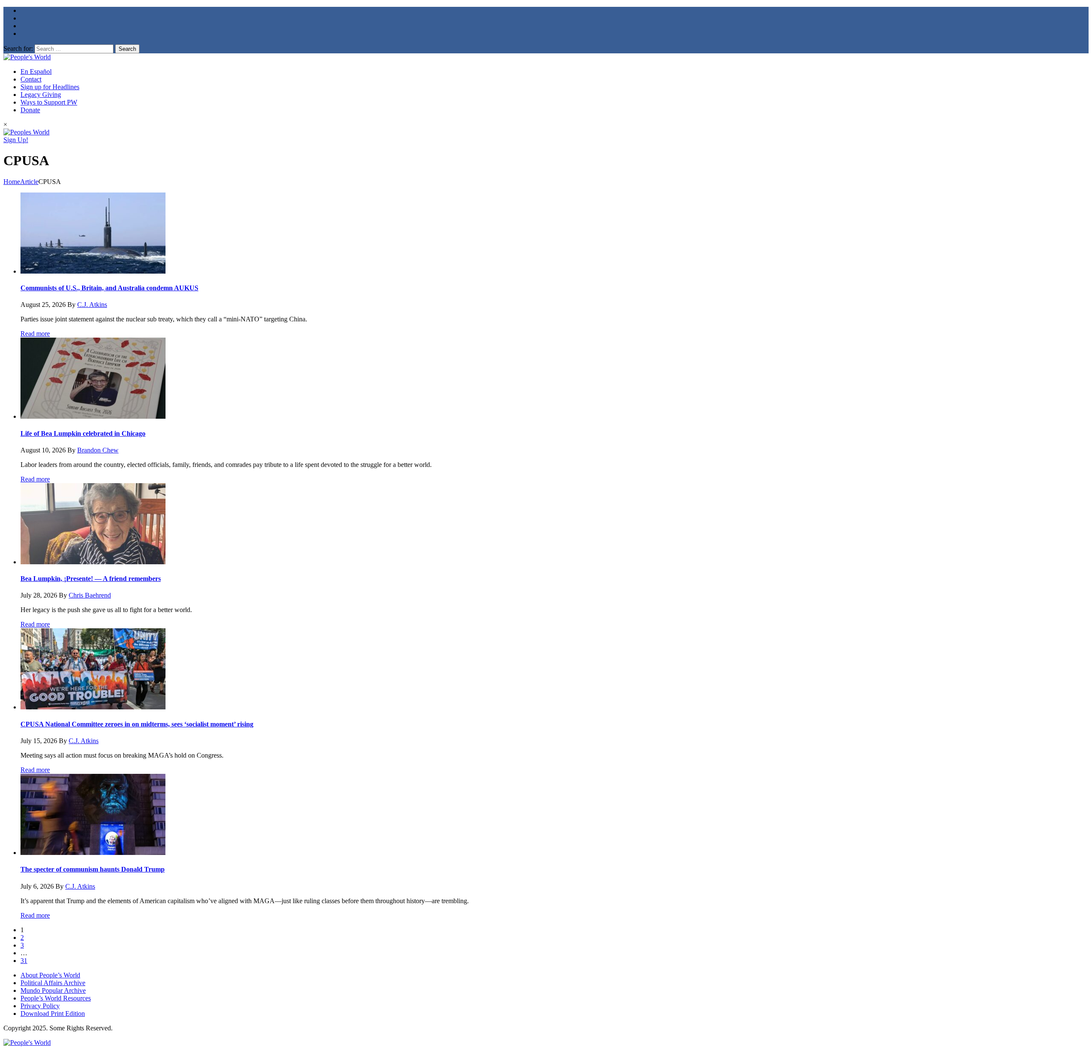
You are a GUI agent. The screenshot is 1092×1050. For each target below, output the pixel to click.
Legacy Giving (40, 94)
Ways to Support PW (48, 102)
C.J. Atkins (92, 304)
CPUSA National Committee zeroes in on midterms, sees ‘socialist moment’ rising (136, 724)
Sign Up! (15, 139)
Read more (35, 333)
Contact (30, 79)
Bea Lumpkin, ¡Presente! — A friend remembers (90, 578)
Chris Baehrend (90, 595)
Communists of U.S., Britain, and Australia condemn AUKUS (109, 288)
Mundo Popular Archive (53, 990)
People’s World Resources (55, 998)
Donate (30, 110)
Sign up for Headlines (49, 86)
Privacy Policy (40, 1005)
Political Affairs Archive (52, 982)
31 (23, 960)
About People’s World (50, 975)
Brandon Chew (98, 450)
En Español (36, 71)
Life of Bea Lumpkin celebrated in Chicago (82, 433)
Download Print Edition (52, 1013)
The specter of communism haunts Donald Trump (92, 869)
